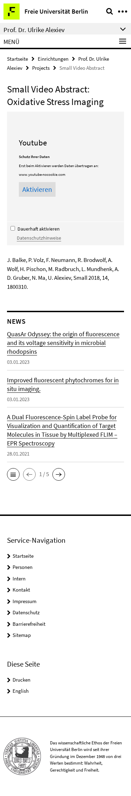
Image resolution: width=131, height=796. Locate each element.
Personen (22, 567)
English (21, 691)
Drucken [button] (21, 679)
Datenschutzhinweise (39, 238)
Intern (19, 578)
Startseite (17, 58)
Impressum (24, 601)
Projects (41, 68)
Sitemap (22, 635)
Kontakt (21, 589)
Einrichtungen (53, 58)
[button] (13, 474)
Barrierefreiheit (29, 624)
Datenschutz (26, 612)
